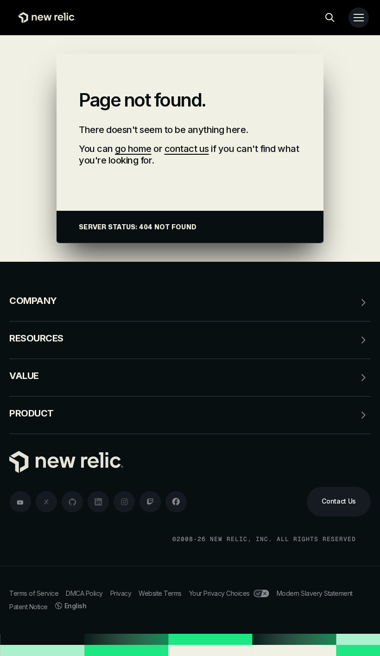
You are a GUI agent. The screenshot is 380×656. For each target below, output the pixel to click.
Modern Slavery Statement (315, 593)
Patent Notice (28, 607)
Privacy (121, 593)
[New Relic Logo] (44, 18)
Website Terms (160, 593)
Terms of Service (33, 593)
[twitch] (150, 502)
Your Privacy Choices (219, 593)
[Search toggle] (330, 17)
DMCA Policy (84, 593)
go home (133, 148)
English (75, 606)
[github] (72, 502)
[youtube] (20, 502)
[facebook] (176, 502)
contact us (187, 148)
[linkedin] (98, 502)
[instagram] (124, 502)
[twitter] (46, 502)
